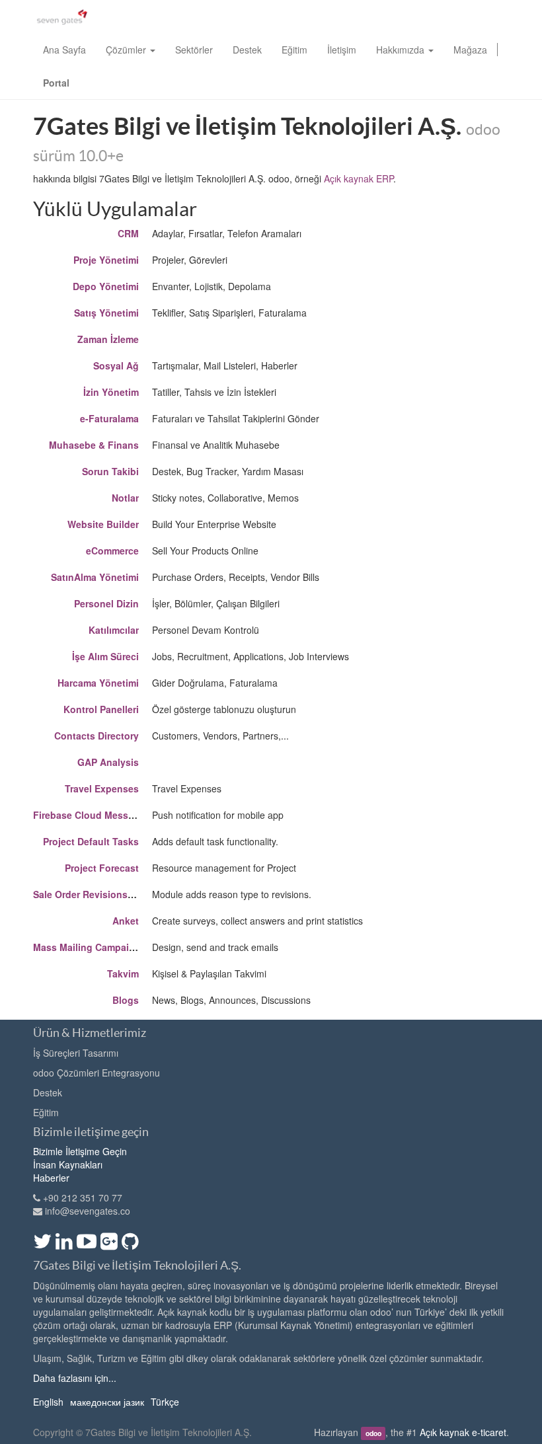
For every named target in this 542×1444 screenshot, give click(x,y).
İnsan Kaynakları (67, 1164)
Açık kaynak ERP (358, 178)
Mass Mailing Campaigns (89, 947)
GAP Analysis (108, 762)
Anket (125, 920)
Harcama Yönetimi (98, 682)
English (48, 1401)
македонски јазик (107, 1401)
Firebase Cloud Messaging (93, 814)
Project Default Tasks (91, 841)
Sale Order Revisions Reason (99, 894)
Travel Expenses (102, 788)
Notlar (125, 497)
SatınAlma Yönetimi (95, 577)
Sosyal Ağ (116, 365)
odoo (373, 1433)
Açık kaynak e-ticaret (463, 1432)
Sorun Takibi (110, 471)
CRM (128, 233)
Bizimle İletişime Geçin (80, 1151)
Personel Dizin (106, 603)
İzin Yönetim (111, 392)
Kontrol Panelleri (101, 709)
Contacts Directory (96, 735)
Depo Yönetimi (106, 286)
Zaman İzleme (108, 339)
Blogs (125, 1000)
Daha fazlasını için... (74, 1378)
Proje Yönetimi (106, 259)
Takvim (123, 973)
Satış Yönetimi (106, 312)
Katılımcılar (114, 629)
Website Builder (103, 524)
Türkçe (165, 1401)
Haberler (51, 1177)
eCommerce (112, 550)
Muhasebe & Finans (94, 444)
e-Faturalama (109, 418)
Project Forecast (102, 867)
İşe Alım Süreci (105, 656)
